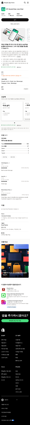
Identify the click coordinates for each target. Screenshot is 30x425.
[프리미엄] (15, 122)
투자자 (17, 377)
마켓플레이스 (19, 342)
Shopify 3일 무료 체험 (15, 320)
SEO (17, 354)
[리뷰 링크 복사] (9, 163)
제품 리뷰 (18, 345)
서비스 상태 (19, 392)
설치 (15, 19)
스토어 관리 (4, 357)
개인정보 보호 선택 (6, 420)
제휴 (17, 386)
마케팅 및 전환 (5, 354)
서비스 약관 (4, 408)
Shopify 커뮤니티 (6, 377)
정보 (17, 371)
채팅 (2, 89)
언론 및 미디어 (19, 380)
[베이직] (14, 122)
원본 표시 (19, 67)
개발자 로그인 (5, 404)
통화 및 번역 (19, 360)
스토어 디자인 (5, 351)
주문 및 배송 (4, 348)
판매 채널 (3, 339)
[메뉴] (28, 2)
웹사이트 (3, 227)
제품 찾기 (3, 342)
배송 (17, 357)
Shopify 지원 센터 (6, 371)
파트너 (17, 383)
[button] (15, 290)
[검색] (25, 2)
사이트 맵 (3, 416)
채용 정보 (18, 374)
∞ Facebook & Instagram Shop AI (15, 300)
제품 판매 (3, 345)
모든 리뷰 (12, 157)
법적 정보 (18, 389)
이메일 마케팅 (19, 351)
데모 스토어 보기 (15, 23)
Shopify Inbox (10, 288)
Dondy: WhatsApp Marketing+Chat (15, 293)
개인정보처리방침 (6, 216)
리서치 (3, 380)
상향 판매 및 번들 (20, 348)
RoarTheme (19, 15)
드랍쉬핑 (18, 339)
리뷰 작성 (5, 157)
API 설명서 (4, 374)
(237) (12, 15)
